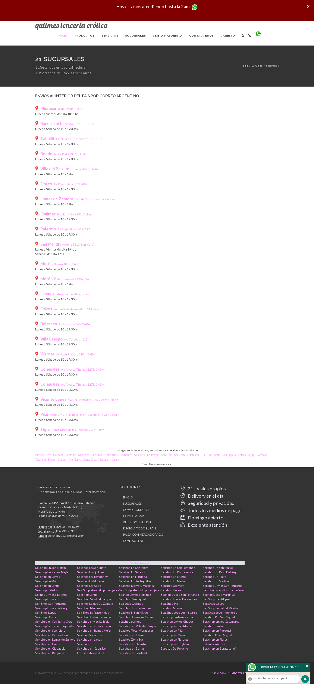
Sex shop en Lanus (89, 639)
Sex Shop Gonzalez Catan (136, 617)
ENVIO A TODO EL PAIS (139, 528)
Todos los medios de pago (214, 510)
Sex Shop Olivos (213, 603)
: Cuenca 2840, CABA (69, 169)
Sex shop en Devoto (132, 644)
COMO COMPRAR (136, 510)
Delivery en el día (205, 496)
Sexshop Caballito (47, 590)
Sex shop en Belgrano (49, 653)
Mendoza (83, 455)
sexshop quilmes (130, 621)
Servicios (257, 65)
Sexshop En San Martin (50, 567)
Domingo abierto (205, 517)
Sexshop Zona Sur (131, 639)
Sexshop (83, 644)
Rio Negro (75, 459)
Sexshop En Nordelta (133, 576)
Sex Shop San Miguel (216, 599)
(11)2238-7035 (65, 531)
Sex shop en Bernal (131, 648)
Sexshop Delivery (172, 585)
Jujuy (251, 455)
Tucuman (97, 455)
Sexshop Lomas (45, 599)
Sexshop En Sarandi (132, 572)
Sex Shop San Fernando (50, 603)
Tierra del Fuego (45, 459)
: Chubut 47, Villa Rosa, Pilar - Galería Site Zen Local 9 (79, 414)
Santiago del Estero (234, 455)
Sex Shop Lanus (45, 612)
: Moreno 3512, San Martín (67, 244)
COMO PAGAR (133, 516)
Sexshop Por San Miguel (219, 617)
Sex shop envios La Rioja (93, 621)
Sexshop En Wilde (89, 585)
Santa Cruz (90, 459)
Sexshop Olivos (45, 617)
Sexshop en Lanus (47, 585)
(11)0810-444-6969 (66, 526)
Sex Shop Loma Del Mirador (221, 608)
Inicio (245, 65)
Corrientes (126, 455)
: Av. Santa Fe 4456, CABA (65, 229)
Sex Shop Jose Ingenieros (220, 612)
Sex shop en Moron (173, 635)
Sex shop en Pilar (172, 630)
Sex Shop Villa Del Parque (94, 599)
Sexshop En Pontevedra (177, 572)
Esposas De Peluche (174, 648)
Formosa (262, 455)
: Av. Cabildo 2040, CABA (65, 324)
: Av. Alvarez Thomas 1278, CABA (72, 369)
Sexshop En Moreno (90, 581)
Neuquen (104, 459)
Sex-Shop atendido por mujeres (98, 590)
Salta (217, 455)
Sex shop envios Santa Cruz (53, 621)
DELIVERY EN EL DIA (137, 522)
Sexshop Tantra (213, 626)
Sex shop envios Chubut (177, 621)
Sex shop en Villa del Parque (137, 626)
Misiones (139, 455)
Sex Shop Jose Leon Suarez (179, 612)
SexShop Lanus (87, 594)
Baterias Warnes (214, 644)
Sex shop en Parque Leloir (52, 635)
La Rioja (207, 455)
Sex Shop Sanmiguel (132, 599)
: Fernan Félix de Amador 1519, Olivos (71, 309)
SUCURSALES (132, 503)
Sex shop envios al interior (94, 626)
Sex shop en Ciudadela (50, 648)
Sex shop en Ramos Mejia (94, 630)
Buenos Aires (43, 455)
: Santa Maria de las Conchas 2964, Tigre (72, 430)
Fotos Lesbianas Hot (90, 653)
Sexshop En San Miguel (218, 567)
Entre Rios (111, 455)
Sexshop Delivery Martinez (136, 585)
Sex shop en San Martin (176, 626)
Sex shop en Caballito (91, 648)
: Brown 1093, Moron (60, 264)
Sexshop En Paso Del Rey (219, 572)
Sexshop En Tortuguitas (135, 581)
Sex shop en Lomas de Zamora (55, 639)
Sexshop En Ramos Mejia (51, 572)
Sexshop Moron (171, 608)
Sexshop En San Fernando (178, 567)
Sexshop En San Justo (91, 567)
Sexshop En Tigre (214, 576)
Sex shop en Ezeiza (47, 644)
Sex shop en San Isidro (50, 630)
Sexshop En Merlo (173, 581)
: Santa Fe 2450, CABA (67, 124)
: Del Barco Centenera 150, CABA (71, 139)
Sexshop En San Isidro (133, 567)
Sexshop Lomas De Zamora (179, 599)
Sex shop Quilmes (131, 603)
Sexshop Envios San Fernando (222, 585)
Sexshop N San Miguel (133, 612)
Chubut (62, 459)
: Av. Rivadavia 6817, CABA (63, 184)
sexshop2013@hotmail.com (66, 535)
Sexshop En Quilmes (90, 572)
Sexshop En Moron (47, 581)
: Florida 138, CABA (64, 109)
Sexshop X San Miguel (217, 635)
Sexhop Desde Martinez (219, 594)
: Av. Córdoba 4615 (64, 339)
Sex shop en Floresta (175, 639)
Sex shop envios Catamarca (221, 621)
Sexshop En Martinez (217, 581)
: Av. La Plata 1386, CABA (63, 154)
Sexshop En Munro (173, 576)
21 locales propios (206, 488)
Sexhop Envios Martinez (51, 594)
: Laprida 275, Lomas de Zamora (77, 199)
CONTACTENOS (134, 540)
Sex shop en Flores (215, 639)
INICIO (128, 497)
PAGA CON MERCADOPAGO (143, 534)
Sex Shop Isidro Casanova (94, 617)
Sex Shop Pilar (170, 603)
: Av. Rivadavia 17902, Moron (66, 279)
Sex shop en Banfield (133, 653)
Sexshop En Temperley (92, 576)
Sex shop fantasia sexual (177, 617)
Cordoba (58, 455)
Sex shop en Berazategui (219, 648)
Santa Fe (71, 455)
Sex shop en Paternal (217, 630)
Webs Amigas (140, 563)
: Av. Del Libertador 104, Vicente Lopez (79, 399)
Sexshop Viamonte (89, 635)
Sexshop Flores (171, 590)
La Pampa (153, 455)
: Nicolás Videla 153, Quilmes (67, 214)
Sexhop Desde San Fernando (180, 594)
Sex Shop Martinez (89, 608)
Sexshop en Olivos (47, 576)
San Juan (179, 455)
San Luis (166, 455)
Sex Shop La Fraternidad (93, 612)
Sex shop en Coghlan (175, 644)
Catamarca (193, 455)
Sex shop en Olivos (131, 635)
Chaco (115, 459)
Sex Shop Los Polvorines (135, 608)
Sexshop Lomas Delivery (51, 608)
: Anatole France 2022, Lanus (65, 294)
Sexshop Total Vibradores (136, 630)
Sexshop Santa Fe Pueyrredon (55, 626)
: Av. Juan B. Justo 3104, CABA (67, 354)
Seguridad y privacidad (211, 503)
